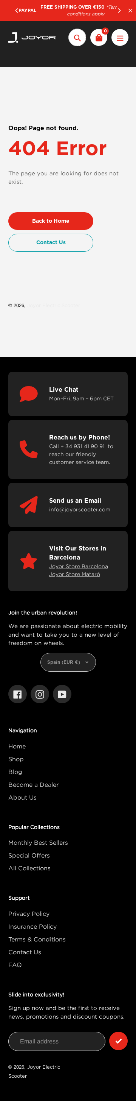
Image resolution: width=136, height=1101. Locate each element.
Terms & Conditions (37, 939)
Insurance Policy (32, 926)
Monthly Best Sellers (38, 842)
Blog (15, 771)
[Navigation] (119, 37)
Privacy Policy (28, 913)
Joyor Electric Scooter (53, 305)
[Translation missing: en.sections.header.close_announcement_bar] (130, 10)
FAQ (15, 964)
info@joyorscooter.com (79, 509)
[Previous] (17, 10)
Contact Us (24, 952)
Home (17, 746)
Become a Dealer (33, 784)
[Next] (119, 10)
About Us (22, 797)
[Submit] (118, 1041)
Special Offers (29, 855)
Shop (16, 759)
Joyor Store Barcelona (78, 566)
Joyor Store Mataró (74, 574)
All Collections (29, 868)
